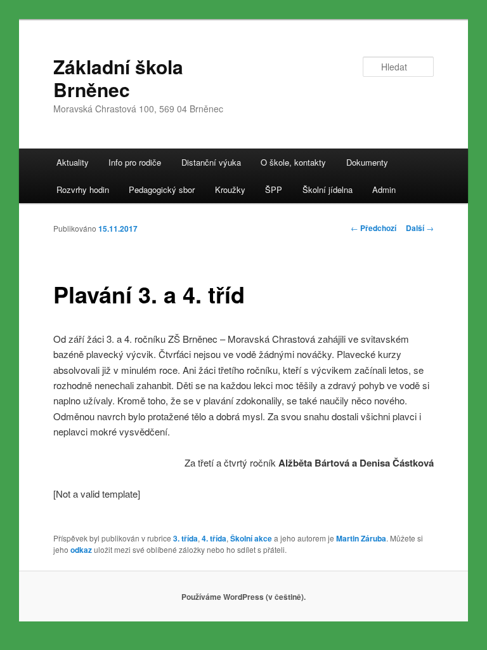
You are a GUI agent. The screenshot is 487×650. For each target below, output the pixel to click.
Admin (384, 189)
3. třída (185, 538)
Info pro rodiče (134, 162)
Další (420, 228)
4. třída (214, 538)
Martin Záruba (361, 538)
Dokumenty (367, 162)
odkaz (81, 549)
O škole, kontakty (293, 162)
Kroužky (230, 189)
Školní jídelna (327, 189)
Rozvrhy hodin (82, 189)
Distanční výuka (211, 162)
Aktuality (72, 162)
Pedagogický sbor (162, 189)
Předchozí (373, 228)
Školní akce (251, 538)
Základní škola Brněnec (118, 78)
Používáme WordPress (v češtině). (243, 596)
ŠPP (273, 189)
